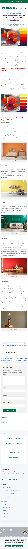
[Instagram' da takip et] (8, 1)
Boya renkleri (5, 345)
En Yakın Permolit (7, 513)
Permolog (9, 13)
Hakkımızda (6, 520)
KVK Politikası (17, 546)
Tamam (8, 546)
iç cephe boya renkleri (13, 345)
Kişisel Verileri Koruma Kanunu (10, 497)
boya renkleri (22, 87)
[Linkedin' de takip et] (11, 1)
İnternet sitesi (6, 402)
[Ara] (25, 8)
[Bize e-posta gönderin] (8, 530)
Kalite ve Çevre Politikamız (9, 493)
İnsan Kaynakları (7, 487)
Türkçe (17, 1)
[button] (21, 8)
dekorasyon (9, 85)
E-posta (5, 395)
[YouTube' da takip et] (12, 1)
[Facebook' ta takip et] (6, 1)
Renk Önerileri (17, 13)
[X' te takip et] (9, 1)
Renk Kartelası (6, 507)
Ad (4, 388)
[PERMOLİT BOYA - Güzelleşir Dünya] (10, 8)
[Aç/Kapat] (26, 422)
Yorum (5, 374)
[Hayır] (26, 543)
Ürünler (4, 504)
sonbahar (21, 345)
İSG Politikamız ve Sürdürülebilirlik (11, 490)
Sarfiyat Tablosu (7, 517)
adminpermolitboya (8, 24)
